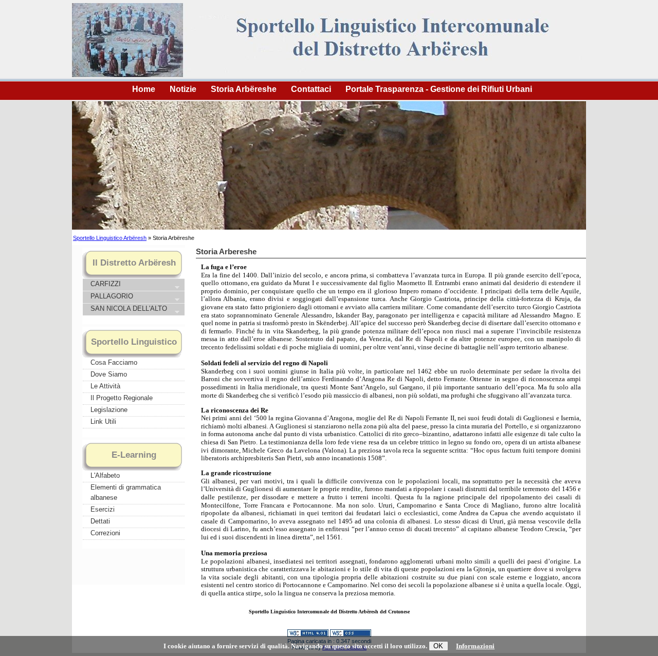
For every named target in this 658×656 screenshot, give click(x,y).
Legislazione (108, 410)
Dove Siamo (108, 374)
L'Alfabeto (105, 475)
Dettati (100, 521)
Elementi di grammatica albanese (125, 492)
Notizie (183, 89)
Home (143, 89)
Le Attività (105, 386)
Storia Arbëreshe (244, 89)
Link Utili (103, 421)
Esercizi (102, 509)
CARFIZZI (104, 284)
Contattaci (311, 89)
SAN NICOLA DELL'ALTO (127, 309)
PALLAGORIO (110, 297)
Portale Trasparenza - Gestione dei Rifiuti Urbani (438, 89)
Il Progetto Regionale (121, 398)
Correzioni (105, 533)
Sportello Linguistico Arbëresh (110, 238)
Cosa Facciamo (113, 362)
